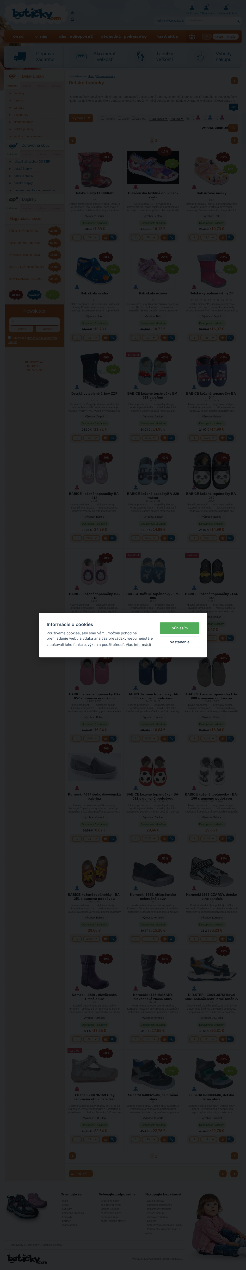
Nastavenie (180, 642)
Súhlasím (180, 628)
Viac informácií (138, 644)
